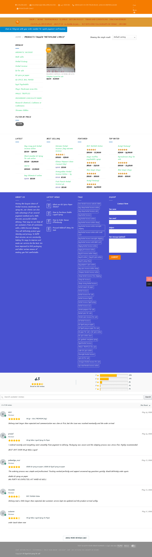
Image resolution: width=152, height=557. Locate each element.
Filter (19, 124)
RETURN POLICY (76, 19)
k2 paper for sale (83, 332)
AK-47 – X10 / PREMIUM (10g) (36, 419)
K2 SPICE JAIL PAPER (24, 80)
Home (18, 37)
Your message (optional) (117, 237)
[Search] (17, 22)
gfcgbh (122, 24)
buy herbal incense (84, 215)
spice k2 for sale (83, 358)
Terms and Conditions (96, 19)
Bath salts (19, 57)
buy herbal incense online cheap (88, 223)
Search (148, 397)
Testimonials (51, 19)
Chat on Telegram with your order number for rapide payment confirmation (35, 29)
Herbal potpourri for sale (86, 310)
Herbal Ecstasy (21, 61)
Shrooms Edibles (117, 19)
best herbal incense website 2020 (89, 204)
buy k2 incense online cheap (87, 254)
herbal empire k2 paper (85, 287)
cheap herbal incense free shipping (89, 276)
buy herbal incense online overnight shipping (89, 227)
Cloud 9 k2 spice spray (41, 24)
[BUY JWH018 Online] (24, 496)
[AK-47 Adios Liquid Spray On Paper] (24, 440)
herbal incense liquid (85, 299)
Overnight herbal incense (86, 355)
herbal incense (83, 291)
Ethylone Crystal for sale (55, 77)
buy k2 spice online (95, 257)
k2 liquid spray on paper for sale (88, 328)
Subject (111, 228)
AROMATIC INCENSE (24, 52)
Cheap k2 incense (84, 280)
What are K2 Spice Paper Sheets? (62, 206)
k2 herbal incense (84, 321)
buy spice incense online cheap (88, 269)
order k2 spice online (85, 351)
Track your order (50, 550)
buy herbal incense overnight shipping (90, 239)
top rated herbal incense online (88, 366)
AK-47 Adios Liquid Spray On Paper (38, 440)
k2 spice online (96, 332)
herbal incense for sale (85, 295)
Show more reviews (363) (76, 538)
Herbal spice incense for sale (87, 317)
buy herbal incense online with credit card (90, 234)
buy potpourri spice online (86, 265)
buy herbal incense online (86, 219)
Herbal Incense (21, 66)
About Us (58, 24)
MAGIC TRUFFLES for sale (87, 347)
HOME (40, 19)
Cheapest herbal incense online (88, 272)
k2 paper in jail (72, 24)
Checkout (62, 550)
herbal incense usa (84, 306)
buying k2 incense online (86, 250)
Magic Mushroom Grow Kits (26, 89)
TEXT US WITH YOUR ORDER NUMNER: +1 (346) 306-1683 (97, 546)
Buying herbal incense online (87, 246)
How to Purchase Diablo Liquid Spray (62, 214)
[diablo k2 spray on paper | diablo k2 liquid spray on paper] (24, 467)
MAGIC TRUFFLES (22, 94)
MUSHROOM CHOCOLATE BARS (28, 98)
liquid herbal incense (85, 343)
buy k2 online (82, 257)
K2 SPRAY (64, 19)
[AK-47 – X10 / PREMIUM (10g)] (24, 419)
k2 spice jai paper (22, 75)
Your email (112, 218)
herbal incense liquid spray (86, 302)
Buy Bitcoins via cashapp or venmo (99, 24)
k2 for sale (19, 71)
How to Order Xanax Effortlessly (61, 221)
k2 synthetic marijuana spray (87, 340)
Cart (68, 550)
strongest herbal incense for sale (89, 362)
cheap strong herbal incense (87, 284)
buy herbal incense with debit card (89, 242)
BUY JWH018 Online (33, 496)
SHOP (31, 19)
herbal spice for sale (85, 313)
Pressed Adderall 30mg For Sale (63, 229)
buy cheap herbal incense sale (88, 211)
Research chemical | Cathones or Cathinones (28, 104)
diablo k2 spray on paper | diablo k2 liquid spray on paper (45, 467)
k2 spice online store (85, 336)
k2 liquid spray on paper (86, 325)
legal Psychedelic (22, 84)
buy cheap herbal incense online (88, 208)
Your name (112, 209)
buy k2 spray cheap (84, 261)
